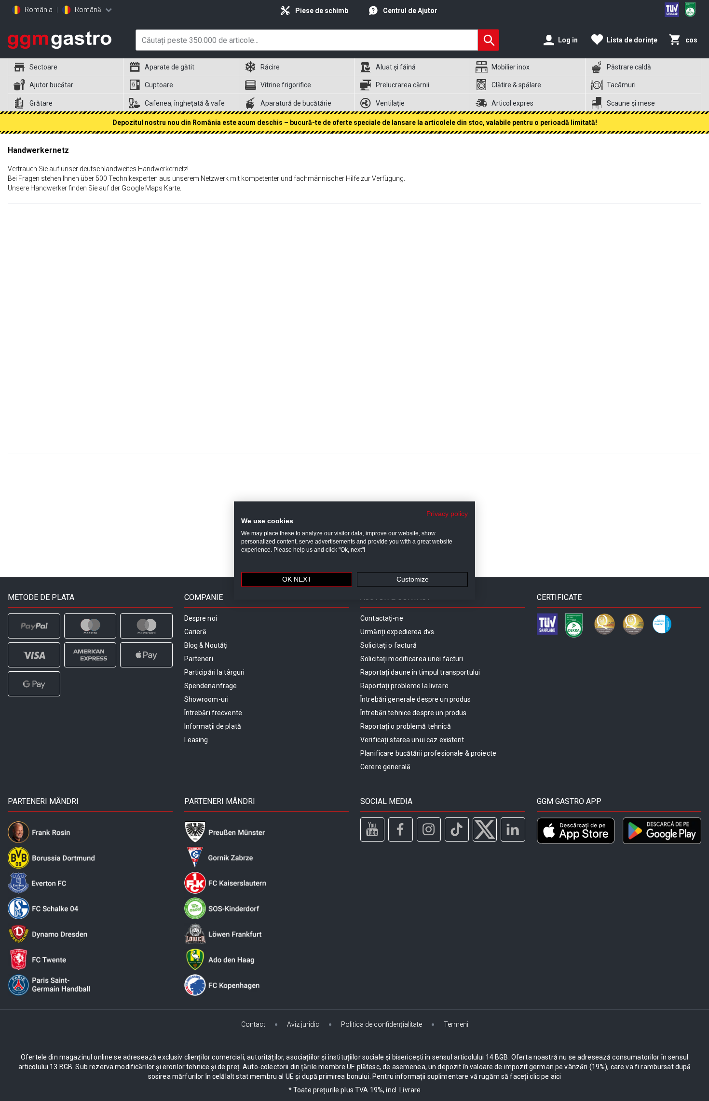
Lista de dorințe (632, 40)
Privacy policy (447, 513)
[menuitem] (65, 67)
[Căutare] (488, 40)
